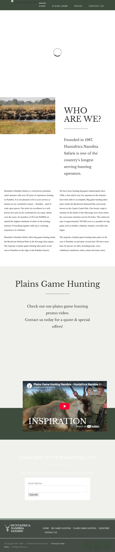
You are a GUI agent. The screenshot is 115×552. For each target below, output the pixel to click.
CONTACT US (50, 532)
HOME (46, 528)
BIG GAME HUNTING (61, 528)
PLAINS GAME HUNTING (84, 528)
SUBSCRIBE (104, 528)
